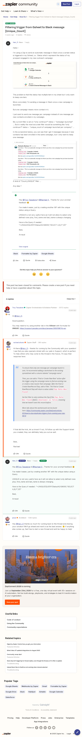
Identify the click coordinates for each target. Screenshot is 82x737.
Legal (69, 734)
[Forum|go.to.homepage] (21, 4)
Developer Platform (30, 718)
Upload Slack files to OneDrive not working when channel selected (27, 667)
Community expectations (17, 627)
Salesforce (10, 697)
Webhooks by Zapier (30, 686)
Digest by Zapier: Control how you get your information (24, 644)
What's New (36, 11)
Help (18, 718)
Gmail (44, 686)
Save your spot (12, 602)
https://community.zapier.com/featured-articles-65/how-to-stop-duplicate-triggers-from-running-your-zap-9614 (43, 413)
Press (43, 718)
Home (5, 17)
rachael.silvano (18, 342)
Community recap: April (14, 654)
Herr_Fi (15, 42)
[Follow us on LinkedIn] (40, 727)
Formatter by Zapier (30, 254)
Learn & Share (20, 11)
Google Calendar (56, 692)
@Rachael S (44, 200)
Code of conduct (13, 620)
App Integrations (41, 721)
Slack (15, 254)
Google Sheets (48, 254)
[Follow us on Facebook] (36, 727)
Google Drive (11, 692)
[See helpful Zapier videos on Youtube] (53, 727)
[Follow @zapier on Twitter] (49, 727)
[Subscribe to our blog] (45, 727)
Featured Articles (13, 647)
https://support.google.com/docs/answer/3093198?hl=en (43, 328)
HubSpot (31, 692)
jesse (14, 518)
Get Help (5, 11)
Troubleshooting (13, 664)
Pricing (10, 718)
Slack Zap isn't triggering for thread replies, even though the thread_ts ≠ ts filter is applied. (34, 661)
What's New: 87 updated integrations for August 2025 (23, 650)
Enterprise (59, 718)
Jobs (50, 718)
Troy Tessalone (18, 308)
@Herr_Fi (18, 316)
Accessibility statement (49, 710)
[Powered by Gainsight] (41, 705)
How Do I (23, 17)
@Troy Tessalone (30, 200)
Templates (70, 718)
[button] (66, 4)
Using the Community (15, 623)
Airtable (42, 692)
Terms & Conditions (32, 710)
